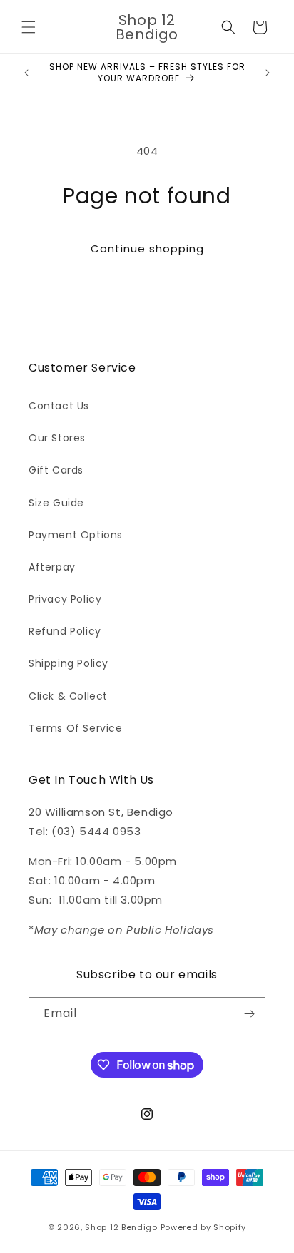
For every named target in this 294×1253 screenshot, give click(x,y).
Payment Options (76, 535)
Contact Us (59, 406)
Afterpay (52, 567)
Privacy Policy (65, 599)
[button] (28, 27)
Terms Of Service (76, 728)
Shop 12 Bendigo (121, 1227)
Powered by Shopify (204, 1227)
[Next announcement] (267, 72)
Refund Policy (65, 631)
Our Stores (57, 438)
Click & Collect (68, 696)
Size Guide (56, 503)
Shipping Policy (68, 663)
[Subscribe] (249, 1013)
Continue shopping (147, 248)
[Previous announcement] (26, 72)
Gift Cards (56, 470)
